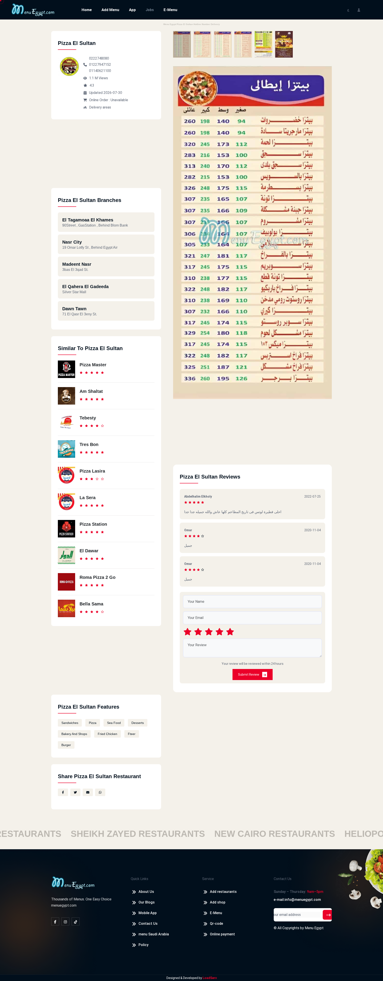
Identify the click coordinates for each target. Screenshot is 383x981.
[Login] (359, 10)
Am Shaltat (91, 391)
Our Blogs (147, 902)
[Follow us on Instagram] (65, 921)
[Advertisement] (106, 157)
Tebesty (88, 417)
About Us (146, 892)
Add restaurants (223, 892)
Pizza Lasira (92, 471)
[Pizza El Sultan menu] (182, 44)
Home (87, 10)
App (132, 10)
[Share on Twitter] (75, 792)
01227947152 (100, 64)
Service (208, 879)
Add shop (217, 902)
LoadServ (210, 978)
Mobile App (148, 913)
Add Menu (110, 10)
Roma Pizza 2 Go (97, 577)
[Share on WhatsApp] (100, 792)
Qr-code (216, 923)
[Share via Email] (88, 792)
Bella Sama (91, 603)
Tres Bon (89, 444)
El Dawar (89, 550)
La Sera (88, 497)
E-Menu (170, 10)
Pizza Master (93, 364)
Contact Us (148, 923)
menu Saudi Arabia (154, 934)
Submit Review (249, 674)
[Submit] (328, 915)
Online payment (222, 934)
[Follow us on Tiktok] (76, 921)
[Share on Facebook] (63, 792)
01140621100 (100, 71)
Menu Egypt (314, 928)
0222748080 (99, 58)
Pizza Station (93, 524)
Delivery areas (100, 107)
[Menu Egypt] (33, 9)
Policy (144, 945)
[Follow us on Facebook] (55, 921)
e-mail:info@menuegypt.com (297, 900)
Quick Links (139, 879)
